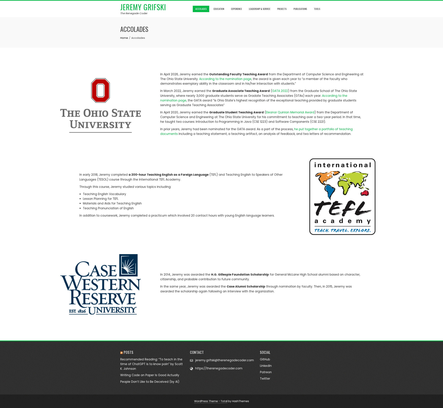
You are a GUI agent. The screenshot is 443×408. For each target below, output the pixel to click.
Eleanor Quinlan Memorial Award (290, 112)
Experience (236, 9)
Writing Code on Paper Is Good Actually (149, 375)
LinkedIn (266, 366)
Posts (128, 352)
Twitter (265, 378)
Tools (317, 9)
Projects (282, 9)
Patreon (266, 372)
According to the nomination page (225, 79)
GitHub (265, 359)
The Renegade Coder (134, 13)
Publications (300, 9)
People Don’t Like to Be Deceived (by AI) (149, 382)
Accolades (201, 9)
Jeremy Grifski (143, 7)
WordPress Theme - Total (210, 401)
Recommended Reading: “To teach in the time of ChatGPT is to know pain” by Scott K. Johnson (151, 364)
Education (219, 9)
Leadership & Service (259, 9)
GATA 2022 (280, 91)
